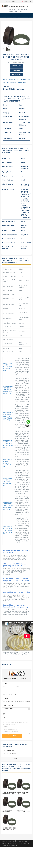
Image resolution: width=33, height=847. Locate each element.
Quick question (8, 705)
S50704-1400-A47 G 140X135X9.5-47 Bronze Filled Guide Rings (8, 505)
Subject (6, 698)
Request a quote (10, 1)
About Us (4, 841)
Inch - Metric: (7, 162)
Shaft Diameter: (7, 184)
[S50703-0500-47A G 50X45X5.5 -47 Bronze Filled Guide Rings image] (16, 37)
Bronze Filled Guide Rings (19, 18)
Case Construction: (8, 225)
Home (3, 18)
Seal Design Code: (8, 221)
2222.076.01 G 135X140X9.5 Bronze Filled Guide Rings (7, 366)
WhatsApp (16, 70)
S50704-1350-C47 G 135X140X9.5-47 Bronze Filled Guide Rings (8, 416)
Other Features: (7, 180)
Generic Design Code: (9, 235)
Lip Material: (7, 128)
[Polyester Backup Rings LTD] (4, 6)
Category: (6, 113)
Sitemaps (24, 841)
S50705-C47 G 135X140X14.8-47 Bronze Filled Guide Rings (8, 443)
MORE (15, 759)
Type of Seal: (7, 138)
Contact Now (16, 66)
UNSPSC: (6, 109)
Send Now (12, 735)
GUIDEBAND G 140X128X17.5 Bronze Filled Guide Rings (7, 481)
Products (8, 18)
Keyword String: (7, 176)
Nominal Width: (7, 167)
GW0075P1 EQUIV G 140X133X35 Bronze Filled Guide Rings (8, 530)
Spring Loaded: (7, 172)
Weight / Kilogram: (8, 231)
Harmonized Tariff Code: (10, 243)
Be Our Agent (16, 75)
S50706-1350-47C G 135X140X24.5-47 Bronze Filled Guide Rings (8, 389)
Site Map (18, 841)
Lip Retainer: (7, 132)
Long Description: (8, 189)
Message (6, 718)
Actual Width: (7, 117)
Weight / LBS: (7, 158)
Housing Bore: (8, 123)
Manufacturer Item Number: (8, 248)
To (4, 691)
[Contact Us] (28, 423)
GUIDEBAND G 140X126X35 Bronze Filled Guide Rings (7, 463)
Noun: (5, 105)
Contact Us (11, 841)
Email (5, 684)
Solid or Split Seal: (8, 239)
